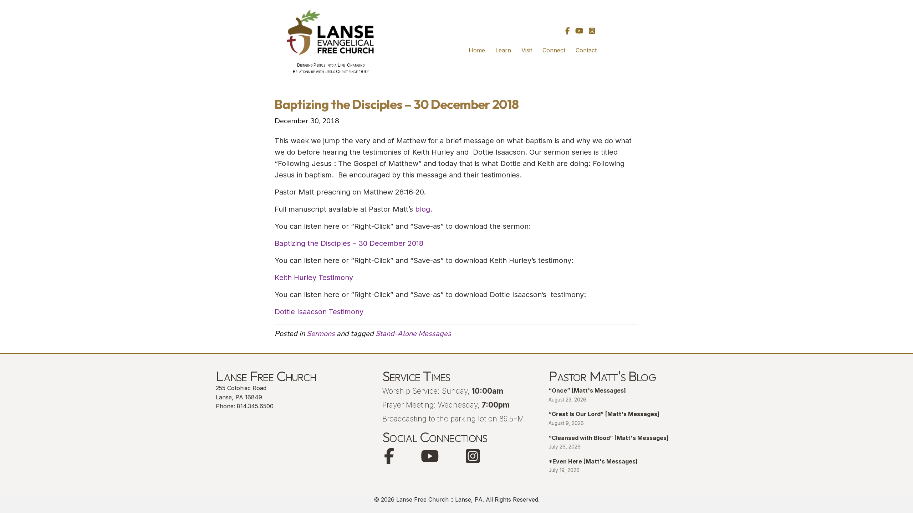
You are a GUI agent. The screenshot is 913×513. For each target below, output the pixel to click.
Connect (553, 50)
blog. (422, 209)
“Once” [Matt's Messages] (587, 390)
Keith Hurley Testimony (314, 277)
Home (477, 50)
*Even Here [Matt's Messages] (593, 461)
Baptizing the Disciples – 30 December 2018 (349, 243)
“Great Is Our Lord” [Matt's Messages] (604, 414)
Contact (586, 50)
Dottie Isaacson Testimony (319, 311)
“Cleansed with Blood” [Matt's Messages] (609, 437)
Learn (503, 50)
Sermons (321, 333)
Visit (526, 50)
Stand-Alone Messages (413, 333)
